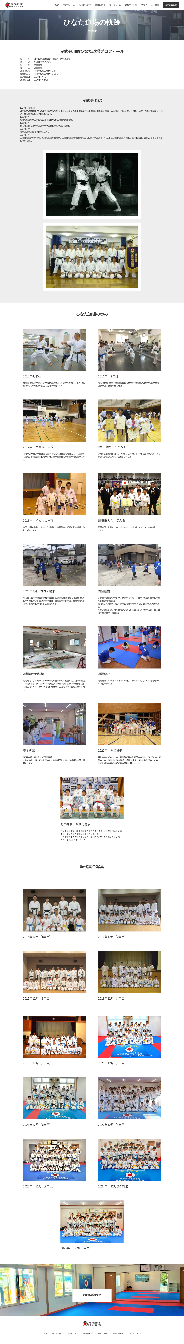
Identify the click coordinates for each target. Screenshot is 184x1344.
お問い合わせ (135, 1333)
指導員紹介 (88, 1333)
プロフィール (57, 1333)
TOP (45, 1333)
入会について (73, 1333)
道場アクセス (119, 1333)
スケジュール (103, 1333)
